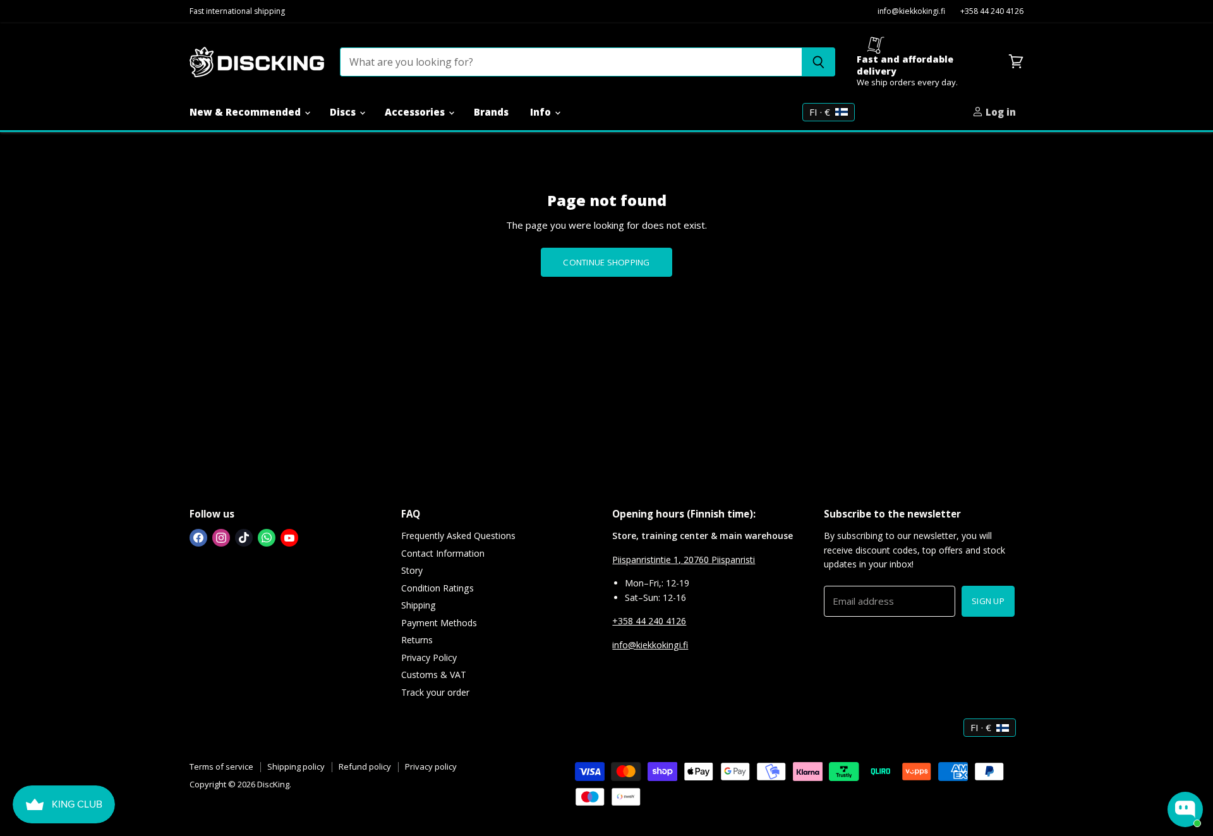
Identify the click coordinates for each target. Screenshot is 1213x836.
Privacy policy (431, 766)
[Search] (818, 61)
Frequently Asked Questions (458, 536)
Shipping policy (296, 766)
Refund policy (365, 766)
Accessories (416, 112)
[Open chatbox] (1185, 809)
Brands (491, 112)
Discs (344, 112)
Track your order (435, 692)
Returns (417, 640)
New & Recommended (246, 112)
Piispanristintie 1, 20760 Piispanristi (683, 560)
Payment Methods (439, 623)
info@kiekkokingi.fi (911, 11)
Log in (999, 112)
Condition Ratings (437, 588)
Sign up (988, 601)
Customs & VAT (433, 675)
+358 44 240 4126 (991, 11)
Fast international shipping (237, 11)
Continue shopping (606, 262)
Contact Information (443, 553)
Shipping (418, 605)
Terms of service (221, 766)
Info (541, 112)
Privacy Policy (429, 657)
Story (412, 570)
